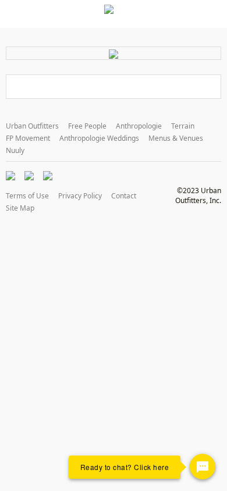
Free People (87, 126)
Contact (123, 196)
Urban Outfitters (32, 126)
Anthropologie (139, 126)
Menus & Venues (175, 138)
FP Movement (28, 138)
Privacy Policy (80, 196)
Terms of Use (27, 196)
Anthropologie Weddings (99, 138)
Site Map (20, 208)
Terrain (182, 126)
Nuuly (15, 150)
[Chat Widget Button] (202, 466)
